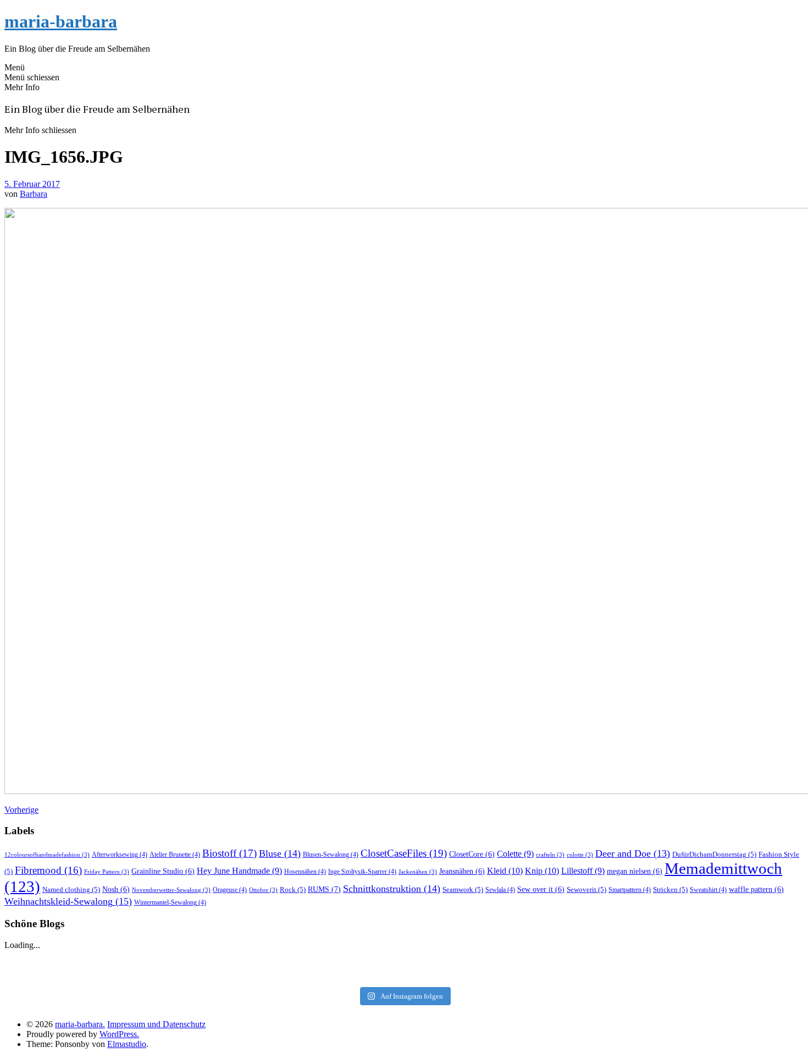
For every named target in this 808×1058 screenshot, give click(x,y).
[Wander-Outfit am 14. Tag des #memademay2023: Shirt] (403, 960)
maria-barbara (60, 21)
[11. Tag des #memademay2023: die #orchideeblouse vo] (668, 960)
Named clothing (71, 889)
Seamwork (462, 889)
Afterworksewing (119, 854)
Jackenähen (418, 872)
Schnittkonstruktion (391, 888)
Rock (293, 889)
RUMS (324, 889)
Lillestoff (583, 870)
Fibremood (48, 870)
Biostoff (229, 853)
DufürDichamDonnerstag (714, 854)
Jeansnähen (462, 871)
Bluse (280, 853)
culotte (580, 855)
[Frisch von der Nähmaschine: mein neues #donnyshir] (403, 974)
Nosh (116, 889)
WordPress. (119, 1034)
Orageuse (230, 890)
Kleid (505, 870)
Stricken (670, 889)
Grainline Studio (163, 871)
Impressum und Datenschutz (156, 1024)
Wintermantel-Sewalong (170, 902)
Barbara (33, 194)
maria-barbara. (80, 1024)
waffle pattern (756, 889)
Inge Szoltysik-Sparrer (362, 871)
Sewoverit (586, 889)
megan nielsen (634, 871)
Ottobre (263, 890)
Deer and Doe (632, 853)
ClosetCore (472, 854)
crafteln (550, 855)
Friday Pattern (106, 872)
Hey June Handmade (239, 870)
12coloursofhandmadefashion (47, 855)
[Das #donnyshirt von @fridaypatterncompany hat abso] (139, 960)
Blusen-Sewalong (330, 854)
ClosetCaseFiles (404, 853)
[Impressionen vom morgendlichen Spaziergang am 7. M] (668, 974)
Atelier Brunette (175, 854)
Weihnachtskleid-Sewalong (68, 901)
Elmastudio (126, 1044)
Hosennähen (305, 871)
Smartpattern (629, 890)
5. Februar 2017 (32, 184)
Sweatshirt (708, 890)
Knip (542, 870)
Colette (515, 853)
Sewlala (500, 890)
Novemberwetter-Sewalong (171, 890)
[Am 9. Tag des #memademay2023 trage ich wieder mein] (139, 974)
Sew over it (541, 889)
